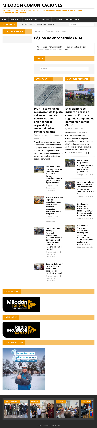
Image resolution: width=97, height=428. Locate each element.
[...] (50, 159)
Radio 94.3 (57, 19)
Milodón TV (15, 19)
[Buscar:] (81, 24)
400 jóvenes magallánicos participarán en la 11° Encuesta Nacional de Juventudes (85, 166)
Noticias (46, 19)
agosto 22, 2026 (42, 135)
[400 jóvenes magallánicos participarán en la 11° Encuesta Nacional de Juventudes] (70, 163)
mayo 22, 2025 (84, 175)
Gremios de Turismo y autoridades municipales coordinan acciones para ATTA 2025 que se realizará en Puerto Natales (85, 234)
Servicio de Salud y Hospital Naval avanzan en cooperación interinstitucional (54, 268)
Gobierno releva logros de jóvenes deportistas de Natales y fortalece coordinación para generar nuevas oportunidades (54, 174)
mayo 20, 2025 (73, 129)
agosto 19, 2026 (53, 276)
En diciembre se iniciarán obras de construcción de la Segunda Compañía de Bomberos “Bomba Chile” (79, 117)
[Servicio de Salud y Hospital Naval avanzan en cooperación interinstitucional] (39, 266)
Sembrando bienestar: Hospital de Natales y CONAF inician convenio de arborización (85, 210)
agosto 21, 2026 (53, 186)
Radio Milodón (72, 19)
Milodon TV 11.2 (31, 19)
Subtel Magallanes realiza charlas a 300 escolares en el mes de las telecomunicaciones (85, 188)
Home (4, 19)
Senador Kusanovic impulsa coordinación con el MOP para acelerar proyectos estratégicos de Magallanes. (54, 205)
